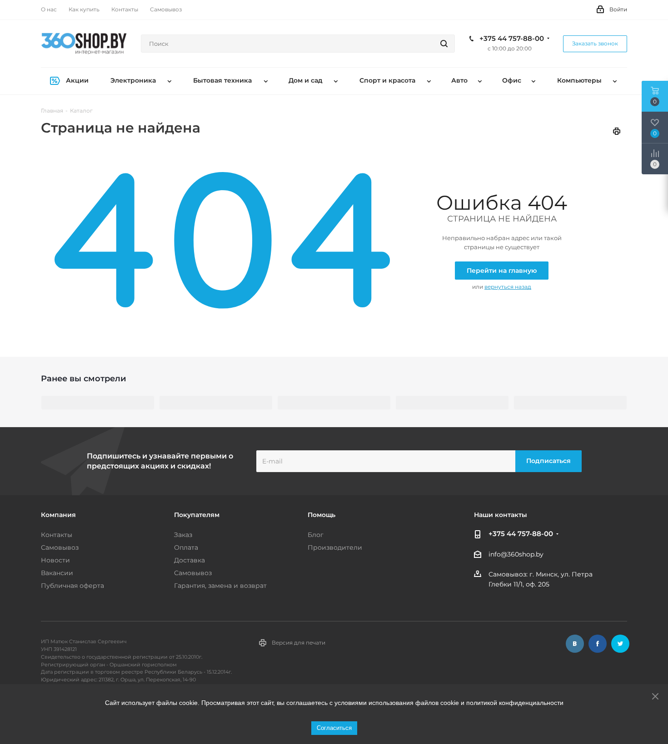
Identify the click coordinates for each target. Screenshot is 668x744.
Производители (335, 547)
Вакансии (57, 573)
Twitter (620, 644)
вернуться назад (507, 286)
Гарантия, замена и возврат (220, 585)
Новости (55, 560)
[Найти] (444, 43)
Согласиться (334, 727)
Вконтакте (575, 644)
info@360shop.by (516, 554)
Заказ (183, 535)
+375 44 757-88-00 (511, 38)
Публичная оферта (72, 585)
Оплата (186, 547)
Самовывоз (60, 547)
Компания (58, 515)
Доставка (189, 560)
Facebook (597, 644)
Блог (316, 535)
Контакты (56, 535)
